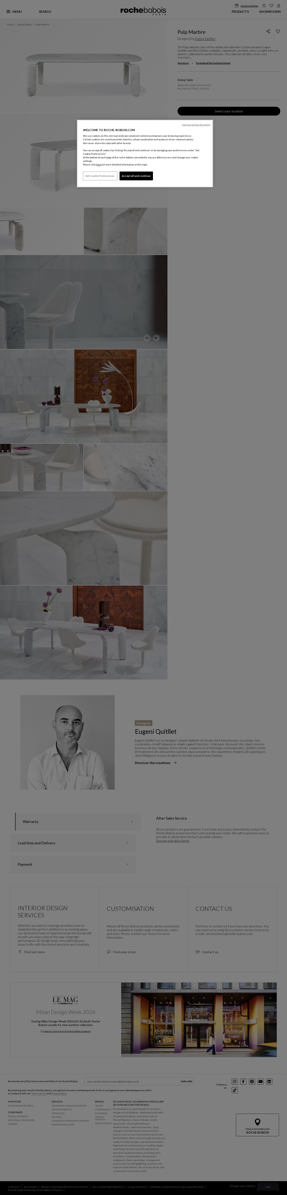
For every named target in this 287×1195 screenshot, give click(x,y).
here (99, 164)
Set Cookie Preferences (100, 175)
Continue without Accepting (196, 125)
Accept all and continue (136, 175)
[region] (145, 153)
